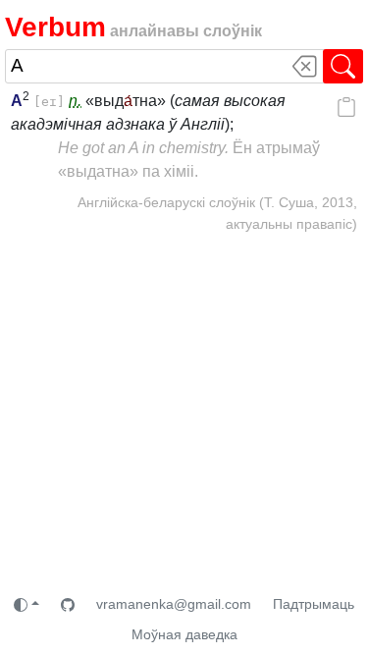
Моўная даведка (184, 634)
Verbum (55, 27)
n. (75, 100)
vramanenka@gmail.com (173, 604)
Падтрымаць (313, 604)
